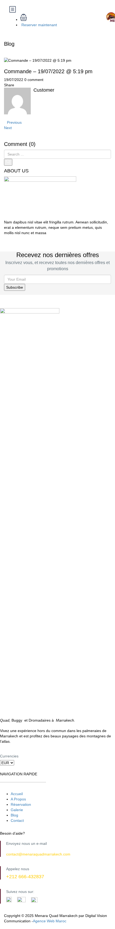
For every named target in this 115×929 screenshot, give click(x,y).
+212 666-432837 (25, 876)
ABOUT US (16, 170)
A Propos (18, 799)
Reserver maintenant (39, 25)
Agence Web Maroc (49, 921)
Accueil (17, 794)
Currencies (9, 756)
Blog (14, 815)
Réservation (21, 804)
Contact (17, 820)
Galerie (17, 810)
